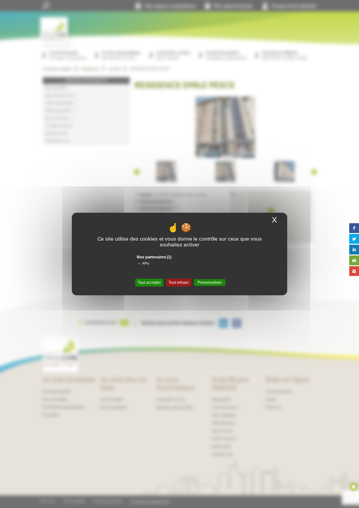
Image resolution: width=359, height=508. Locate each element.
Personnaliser (210, 282)
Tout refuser (179, 282)
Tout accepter (149, 282)
